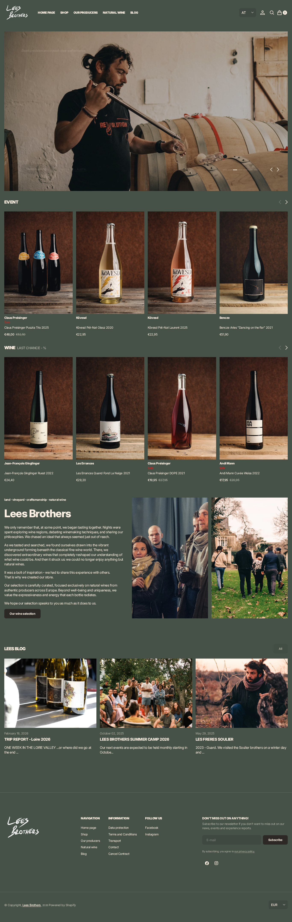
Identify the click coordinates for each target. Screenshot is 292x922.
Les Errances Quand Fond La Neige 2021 (103, 473)
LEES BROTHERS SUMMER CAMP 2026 (134, 739)
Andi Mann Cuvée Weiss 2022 (240, 473)
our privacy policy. (244, 851)
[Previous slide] (281, 202)
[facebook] (207, 863)
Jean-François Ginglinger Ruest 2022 (28, 473)
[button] (262, 12)
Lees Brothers (31, 905)
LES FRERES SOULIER (214, 739)
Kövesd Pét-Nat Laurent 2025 (167, 327)
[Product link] (38, 262)
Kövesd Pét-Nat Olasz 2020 (95, 327)
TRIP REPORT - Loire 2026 (27, 739)
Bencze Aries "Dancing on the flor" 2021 (246, 327)
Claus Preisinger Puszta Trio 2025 (26, 327)
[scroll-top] (285, 915)
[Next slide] (285, 202)
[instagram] (216, 863)
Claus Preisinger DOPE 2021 (166, 473)
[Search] (272, 12)
